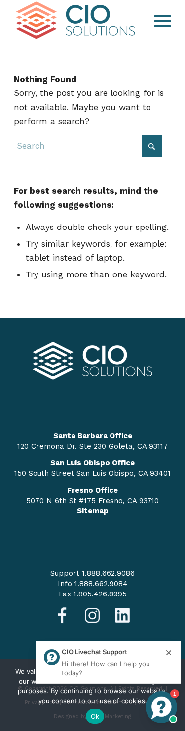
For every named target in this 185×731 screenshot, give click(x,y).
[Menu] (157, 20)
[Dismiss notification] (169, 653)
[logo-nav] (77, 20)
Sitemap (93, 510)
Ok (95, 716)
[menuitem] (157, 20)
